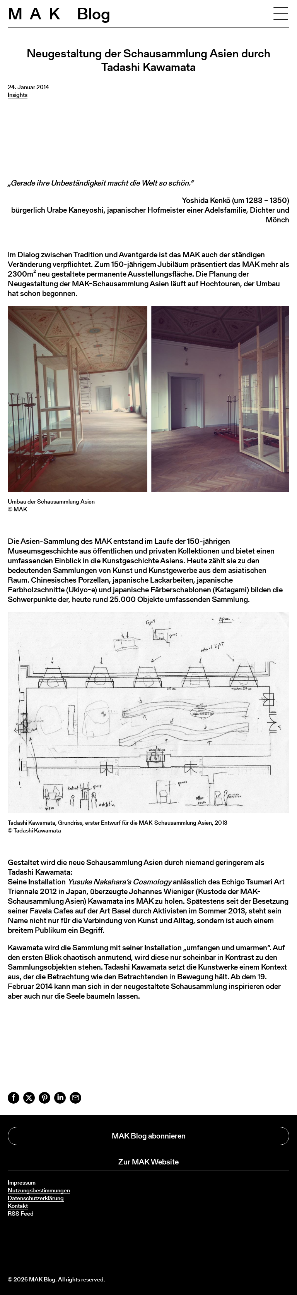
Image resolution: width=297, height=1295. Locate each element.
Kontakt (18, 1206)
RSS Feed (21, 1213)
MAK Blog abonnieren (149, 1135)
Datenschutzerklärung (36, 1198)
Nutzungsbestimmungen (39, 1190)
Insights (17, 95)
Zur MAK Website (148, 1161)
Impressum (22, 1182)
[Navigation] (280, 13)
